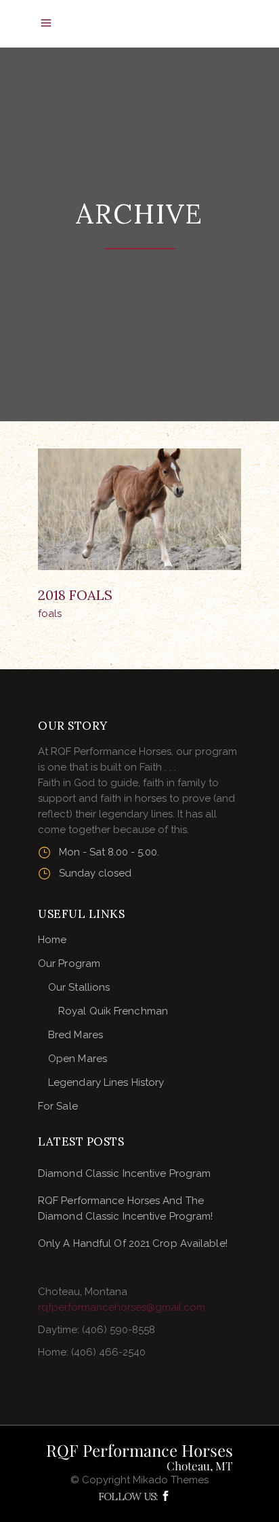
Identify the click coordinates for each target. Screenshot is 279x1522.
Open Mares (77, 1058)
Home (52, 940)
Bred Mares (75, 1035)
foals (50, 613)
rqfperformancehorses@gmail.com (121, 1307)
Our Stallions (79, 987)
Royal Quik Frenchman (113, 1011)
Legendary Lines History (106, 1082)
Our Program (69, 963)
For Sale (58, 1106)
